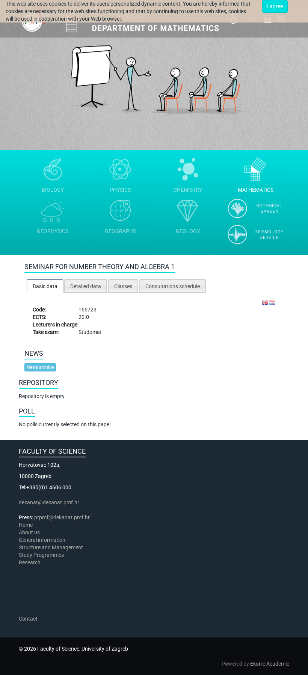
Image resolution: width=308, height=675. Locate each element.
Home (26, 525)
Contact (28, 619)
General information (42, 540)
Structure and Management (51, 547)
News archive (40, 367)
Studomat (90, 332)
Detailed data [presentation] (85, 286)
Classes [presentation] (123, 286)
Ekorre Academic (269, 664)
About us (30, 532)
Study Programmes (41, 555)
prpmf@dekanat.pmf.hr (62, 517)
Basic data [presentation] (45, 286)
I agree (275, 6)
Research (30, 562)
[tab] (45, 286)
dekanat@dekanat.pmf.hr (49, 502)
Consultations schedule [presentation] (172, 286)
